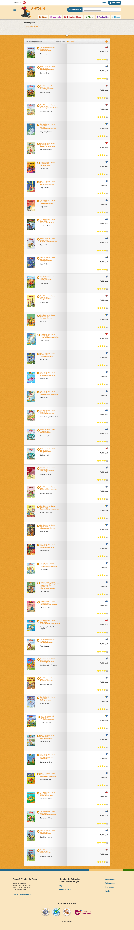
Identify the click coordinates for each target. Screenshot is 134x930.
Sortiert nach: (60, 42)
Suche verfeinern (32, 26)
